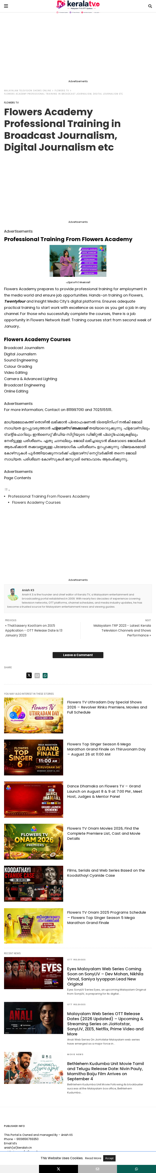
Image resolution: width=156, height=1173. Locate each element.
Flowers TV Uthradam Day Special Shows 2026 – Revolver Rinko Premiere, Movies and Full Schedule (107, 707)
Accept (109, 1158)
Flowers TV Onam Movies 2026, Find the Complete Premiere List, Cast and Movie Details (103, 833)
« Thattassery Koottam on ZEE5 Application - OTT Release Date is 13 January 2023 (33, 630)
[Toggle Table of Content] (7, 490)
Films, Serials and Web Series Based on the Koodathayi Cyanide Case (106, 873)
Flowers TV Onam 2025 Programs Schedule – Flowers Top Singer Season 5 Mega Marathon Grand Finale (106, 917)
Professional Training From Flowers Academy (49, 496)
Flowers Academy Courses (36, 502)
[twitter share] (29, 675)
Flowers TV (62, 90)
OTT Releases (76, 959)
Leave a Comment (78, 655)
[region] (78, 47)
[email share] (37, 675)
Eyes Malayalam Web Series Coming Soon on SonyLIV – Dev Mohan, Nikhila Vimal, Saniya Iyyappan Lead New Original (105, 976)
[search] (150, 6)
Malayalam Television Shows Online (27, 90)
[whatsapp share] (45, 675)
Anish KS (28, 590)
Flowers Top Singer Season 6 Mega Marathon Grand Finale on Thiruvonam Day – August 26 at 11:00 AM (106, 749)
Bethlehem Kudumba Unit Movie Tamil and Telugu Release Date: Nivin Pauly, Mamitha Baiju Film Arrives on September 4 (105, 1071)
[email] (97, 1169)
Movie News (75, 1054)
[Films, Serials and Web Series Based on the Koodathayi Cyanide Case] (33, 884)
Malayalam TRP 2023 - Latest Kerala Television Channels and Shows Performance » (122, 630)
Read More (93, 1158)
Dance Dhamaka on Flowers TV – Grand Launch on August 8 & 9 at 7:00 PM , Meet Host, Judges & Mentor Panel (104, 791)
